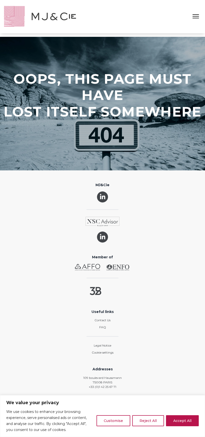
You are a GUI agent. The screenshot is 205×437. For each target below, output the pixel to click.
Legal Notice (102, 345)
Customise (113, 420)
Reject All (148, 420)
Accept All (182, 420)
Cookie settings (103, 352)
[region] (102, 416)
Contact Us (102, 320)
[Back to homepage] (40, 16)
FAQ (102, 327)
